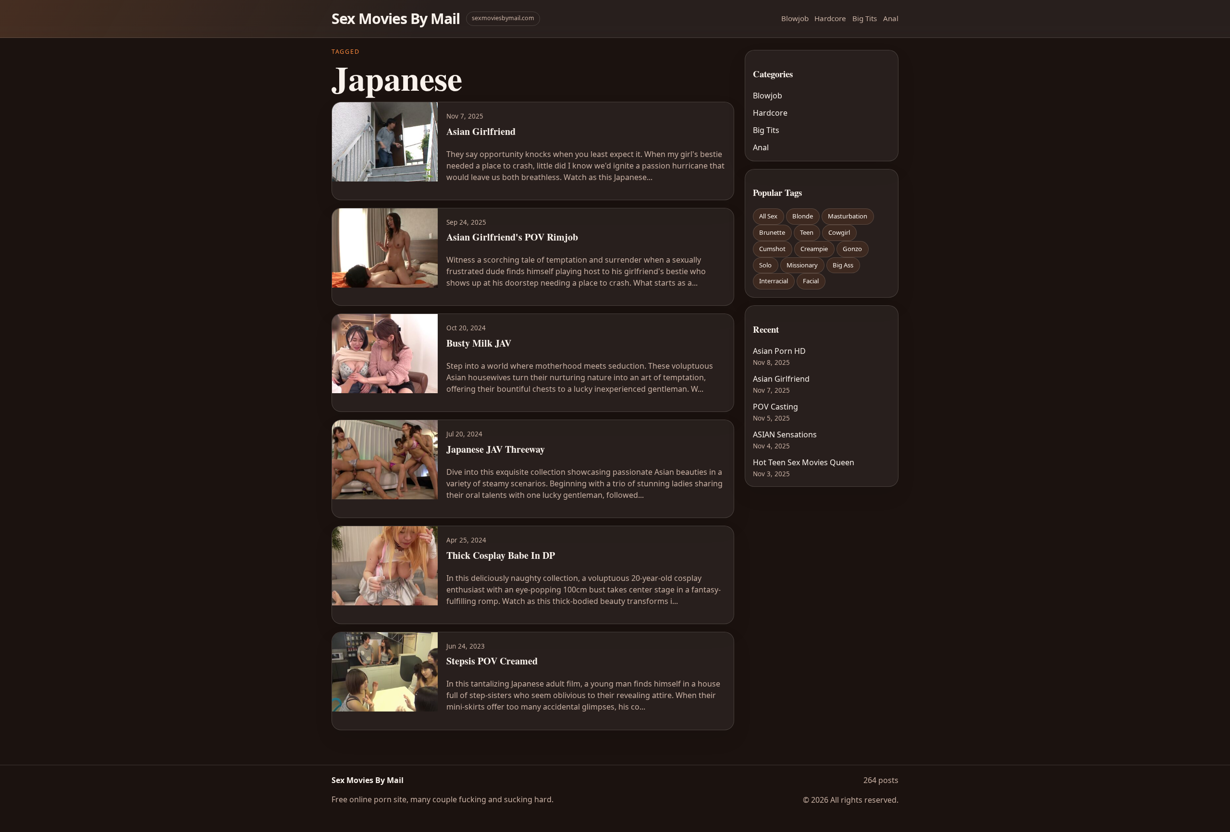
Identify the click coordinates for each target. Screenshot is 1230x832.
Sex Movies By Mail (396, 18)
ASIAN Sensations (785, 434)
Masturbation (847, 216)
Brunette (772, 232)
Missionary (802, 265)
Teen (806, 232)
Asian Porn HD (779, 351)
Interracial (773, 281)
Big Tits (864, 18)
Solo (765, 265)
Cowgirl (839, 232)
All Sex (768, 216)
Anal (890, 18)
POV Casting (775, 406)
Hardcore (830, 18)
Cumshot (772, 248)
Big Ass (843, 265)
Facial (811, 281)
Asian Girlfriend (781, 379)
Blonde (802, 216)
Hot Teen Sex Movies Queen (803, 462)
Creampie (814, 248)
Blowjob (795, 18)
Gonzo (852, 248)
